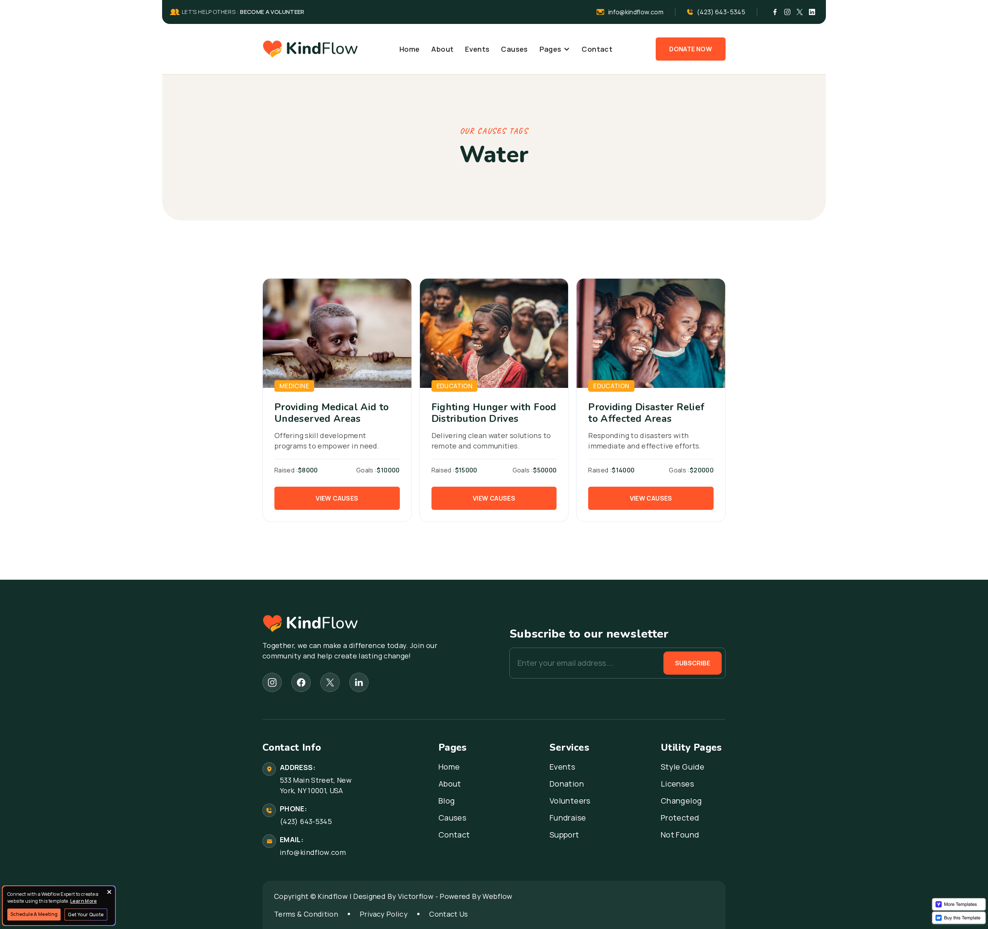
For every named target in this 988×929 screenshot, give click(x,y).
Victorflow (416, 896)
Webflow (497, 896)
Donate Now (690, 49)
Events (477, 49)
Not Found (680, 834)
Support (564, 834)
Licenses (677, 784)
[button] (555, 49)
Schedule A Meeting (34, 914)
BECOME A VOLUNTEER (272, 12)
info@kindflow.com (313, 852)
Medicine (294, 386)
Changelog (681, 800)
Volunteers (570, 800)
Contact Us (448, 913)
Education (454, 386)
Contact (597, 49)
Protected (680, 817)
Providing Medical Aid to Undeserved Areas (331, 413)
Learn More (83, 901)
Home (409, 49)
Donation (567, 784)
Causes (514, 49)
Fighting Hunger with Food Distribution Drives (494, 413)
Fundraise (568, 817)
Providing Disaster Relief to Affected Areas (646, 413)
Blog (446, 800)
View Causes (337, 498)
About (442, 49)
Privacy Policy (384, 913)
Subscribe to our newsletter (589, 634)
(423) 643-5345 (306, 821)
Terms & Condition (306, 913)
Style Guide (682, 767)
